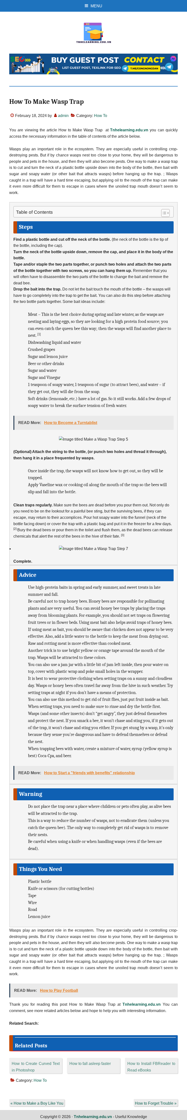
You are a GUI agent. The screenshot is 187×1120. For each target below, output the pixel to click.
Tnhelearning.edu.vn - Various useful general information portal (93, 33)
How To (100, 116)
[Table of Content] (165, 213)
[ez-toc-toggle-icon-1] (163, 213)
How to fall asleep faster (90, 1064)
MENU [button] (96, 6)
